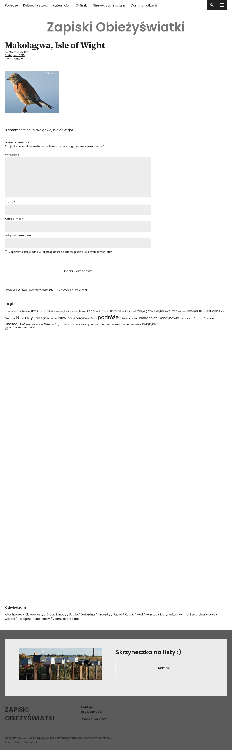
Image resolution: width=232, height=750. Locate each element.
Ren (129, 318)
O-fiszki (81, 5)
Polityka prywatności (93, 719)
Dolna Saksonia (126, 311)
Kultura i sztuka (35, 5)
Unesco (11, 324)
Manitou (151, 614)
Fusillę (73, 614)
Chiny (113, 311)
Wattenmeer (38, 324)
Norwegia (40, 318)
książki (216, 311)
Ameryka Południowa (48, 311)
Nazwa (10, 202)
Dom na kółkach (144, 5)
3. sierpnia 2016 (15, 55)
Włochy (85, 324)
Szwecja (209, 318)
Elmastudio (31, 742)
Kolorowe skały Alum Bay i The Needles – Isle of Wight (47, 289)
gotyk (149, 311)
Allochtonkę (13, 614)
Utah (28, 324)
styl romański (186, 318)
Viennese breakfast (67, 619)
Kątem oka (61, 5)
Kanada (192, 311)
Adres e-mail (14, 219)
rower (135, 318)
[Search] (212, 5)
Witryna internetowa (18, 235)
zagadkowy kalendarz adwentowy (121, 324)
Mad (140, 614)
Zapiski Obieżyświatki (116, 27)
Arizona (82, 311)
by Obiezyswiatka (16, 52)
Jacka (117, 614)
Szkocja (198, 318)
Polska (123, 318)
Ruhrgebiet (148, 318)
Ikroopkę (104, 614)
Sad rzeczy (42, 619)
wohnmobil (74, 324)
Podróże (11, 5)
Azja (89, 311)
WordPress (104, 738)
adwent (9, 311)
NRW (62, 317)
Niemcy (24, 317)
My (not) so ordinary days (197, 614)
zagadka (95, 324)
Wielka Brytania (55, 324)
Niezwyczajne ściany (109, 5)
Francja (140, 311)
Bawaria (97, 311)
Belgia (105, 311)
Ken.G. (129, 614)
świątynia (149, 324)
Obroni (10, 619)
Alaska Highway (22, 311)
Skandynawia (168, 318)
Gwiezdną (88, 614)
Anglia (63, 311)
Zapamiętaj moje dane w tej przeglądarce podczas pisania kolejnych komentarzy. (60, 252)
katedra (204, 311)
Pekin (94, 318)
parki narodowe (78, 318)
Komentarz (13, 154)
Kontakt (164, 668)
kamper (182, 311)
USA (22, 324)
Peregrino (25, 619)
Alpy (33, 311)
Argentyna (73, 311)
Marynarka (168, 614)
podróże (108, 317)
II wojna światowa (165, 311)
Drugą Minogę (56, 614)
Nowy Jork (52, 318)
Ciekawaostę (34, 614)
